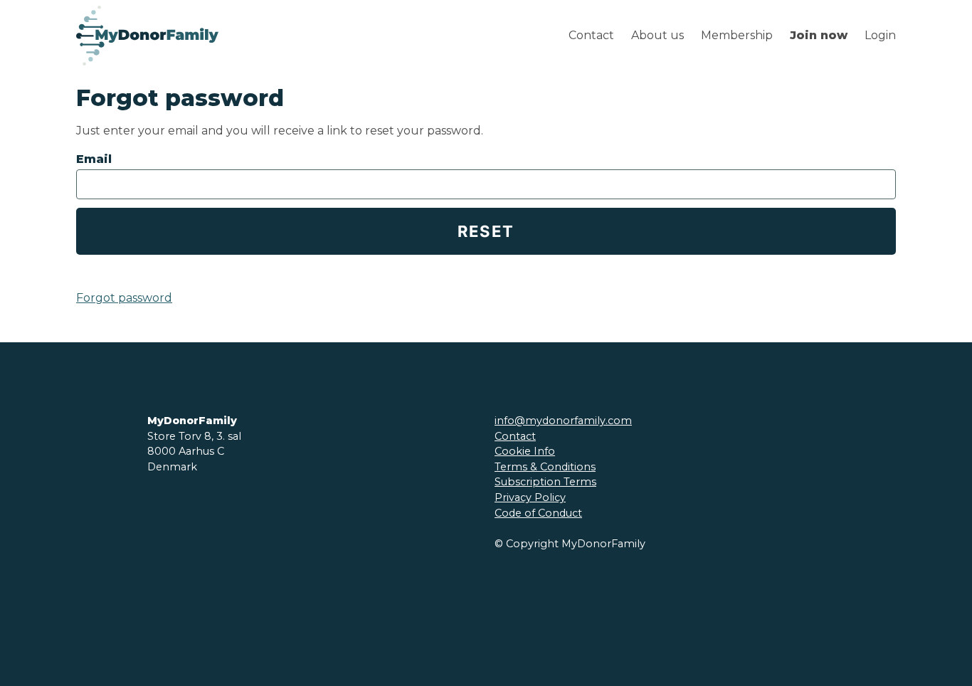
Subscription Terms (545, 481)
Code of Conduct (538, 513)
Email (94, 159)
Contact (591, 35)
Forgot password (124, 298)
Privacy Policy (530, 497)
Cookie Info (525, 451)
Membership (737, 35)
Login (880, 35)
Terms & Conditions (545, 466)
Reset (486, 231)
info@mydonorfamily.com (563, 420)
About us (657, 35)
